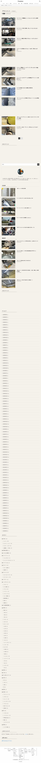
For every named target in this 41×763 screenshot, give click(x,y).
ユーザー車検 (7, 727)
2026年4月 (5, 322)
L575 (6, 635)
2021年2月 (5, 477)
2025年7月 (5, 345)
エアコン (6, 584)
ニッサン (6, 644)
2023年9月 (5, 398)
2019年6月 (5, 528)
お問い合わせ (21, 759)
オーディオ (7, 722)
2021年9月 (5, 459)
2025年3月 (5, 355)
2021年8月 (5, 462)
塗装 (5, 670)
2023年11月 (6, 393)
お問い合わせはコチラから (7, 740)
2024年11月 (5, 365)
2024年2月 (5, 385)
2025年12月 (6, 332)
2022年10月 (6, 426)
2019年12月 (6, 513)
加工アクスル (7, 705)
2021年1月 (5, 480)
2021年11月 (6, 454)
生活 (5, 677)
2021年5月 (5, 469)
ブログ (5, 682)
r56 (5, 663)
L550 (6, 633)
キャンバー (15, 751)
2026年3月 (5, 324)
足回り (4, 13)
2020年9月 (5, 490)
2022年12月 (6, 421)
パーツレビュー (7, 715)
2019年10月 (6, 518)
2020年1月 (5, 510)
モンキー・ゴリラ (7, 545)
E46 (5, 612)
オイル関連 (6, 586)
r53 (5, 660)
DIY (5, 680)
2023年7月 (5, 403)
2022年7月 (5, 434)
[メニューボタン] (1, 1)
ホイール (6, 572)
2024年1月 (5, 388)
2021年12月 (6, 452)
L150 (6, 626)
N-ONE (6, 651)
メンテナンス (6, 582)
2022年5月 (5, 439)
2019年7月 (5, 525)
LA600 (6, 637)
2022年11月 (6, 424)
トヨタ (5, 640)
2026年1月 (5, 329)
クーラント (6, 591)
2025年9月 (5, 340)
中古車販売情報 (7, 605)
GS (5, 667)
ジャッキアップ (7, 701)
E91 (5, 617)
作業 (5, 607)
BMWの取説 (6, 550)
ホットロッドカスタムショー (9, 560)
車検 (5, 724)
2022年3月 (5, 444)
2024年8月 (5, 370)
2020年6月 (5, 497)
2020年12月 (6, 482)
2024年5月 (5, 378)
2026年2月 (5, 327)
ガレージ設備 (6, 567)
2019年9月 (5, 520)
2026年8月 (5, 314)
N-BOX (6, 649)
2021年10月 (6, 457)
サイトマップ (26, 759)
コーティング (6, 593)
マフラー (5, 579)
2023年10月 (6, 396)
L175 (6, 628)
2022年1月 (5, 449)
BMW (5, 610)
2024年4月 (5, 380)
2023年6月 (5, 406)
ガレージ (5, 565)
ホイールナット (7, 577)
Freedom (20, 1)
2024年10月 (6, 368)
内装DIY (9, 750)
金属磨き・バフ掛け (28, 751)
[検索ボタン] (39, 1)
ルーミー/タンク (7, 642)
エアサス (6, 696)
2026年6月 (5, 317)
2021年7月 (5, 464)
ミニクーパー (7, 658)
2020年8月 (5, 492)
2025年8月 (5, 342)
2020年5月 (5, 500)
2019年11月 (6, 515)
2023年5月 (5, 408)
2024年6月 (5, 375)
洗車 (5, 600)
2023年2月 (5, 416)
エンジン (6, 541)
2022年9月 (5, 429)
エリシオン (7, 656)
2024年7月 (5, 373)
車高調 (6, 708)
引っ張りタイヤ (7, 675)
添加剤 (5, 602)
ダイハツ (33, 749)
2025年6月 (5, 347)
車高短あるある (7, 717)
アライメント (7, 694)
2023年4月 (5, 411)
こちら (26, 734)
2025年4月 (5, 352)
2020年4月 (5, 502)
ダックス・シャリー (8, 543)
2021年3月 (5, 474)
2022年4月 (5, 441)
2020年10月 (6, 487)
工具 (5, 672)
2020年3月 (5, 505)
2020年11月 (6, 485)
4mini (5, 538)
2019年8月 (5, 523)
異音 (5, 689)
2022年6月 (5, 436)
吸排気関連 (6, 598)
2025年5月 (5, 350)
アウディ (6, 619)
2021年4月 (5, 472)
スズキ (5, 621)
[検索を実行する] (38, 164)
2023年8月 (5, 401)
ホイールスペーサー (8, 574)
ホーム (6, 748)
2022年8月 (5, 431)
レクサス (6, 665)
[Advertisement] (20, 61)
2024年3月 (5, 383)
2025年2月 (5, 357)
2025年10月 (6, 337)
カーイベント (6, 555)
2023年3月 (5, 413)
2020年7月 (5, 495)
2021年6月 (5, 467)
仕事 (5, 684)
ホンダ (33, 751)
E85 (5, 614)
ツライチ (6, 703)
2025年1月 (5, 360)
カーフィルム (6, 562)
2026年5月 (5, 319)
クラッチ (6, 589)
